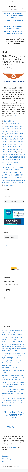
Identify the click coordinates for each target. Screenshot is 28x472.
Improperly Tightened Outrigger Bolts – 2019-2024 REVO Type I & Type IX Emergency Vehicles (13, 377)
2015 (8, 134)
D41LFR (4, 152)
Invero (10, 172)
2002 (16, 126)
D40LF (4, 149)
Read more (18, 116)
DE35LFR (17, 157)
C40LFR (9, 144)
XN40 (8, 183)
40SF (8, 136)
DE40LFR (17, 159)
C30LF (21, 139)
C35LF (4, 141)
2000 (8, 126)
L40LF (20, 172)
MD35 (22, 175)
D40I (19, 147)
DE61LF (17, 165)
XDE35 (8, 180)
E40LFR (4, 167)
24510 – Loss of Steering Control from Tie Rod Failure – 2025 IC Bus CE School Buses (13, 384)
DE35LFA (11, 157)
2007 (16, 129)
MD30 (17, 175)
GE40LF (21, 167)
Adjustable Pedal (12, 139)
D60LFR (10, 154)
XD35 (17, 177)
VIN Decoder (14, 427)
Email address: (9, 281)
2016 (12, 134)
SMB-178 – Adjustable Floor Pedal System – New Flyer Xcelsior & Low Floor (13, 60)
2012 (16, 131)
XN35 (4, 183)
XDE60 (18, 180)
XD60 (3, 180)
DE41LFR (10, 162)
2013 (20, 131)
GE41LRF (18, 170)
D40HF (15, 147)
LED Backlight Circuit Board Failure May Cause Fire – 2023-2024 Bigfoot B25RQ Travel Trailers (13, 356)
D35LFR (9, 147)
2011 (12, 131)
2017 (16, 134)
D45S (9, 152)
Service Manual (9, 121)
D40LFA (9, 149)
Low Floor (11, 175)
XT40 (16, 183)
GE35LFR (15, 167)
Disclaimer (5, 456)
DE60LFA (5, 165)
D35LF (4, 147)
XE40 (23, 180)
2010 (8, 131)
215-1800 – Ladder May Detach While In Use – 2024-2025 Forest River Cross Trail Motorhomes (13, 332)
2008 (20, 129)
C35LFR (9, 141)
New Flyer (5, 177)
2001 (12, 126)
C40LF (4, 144)
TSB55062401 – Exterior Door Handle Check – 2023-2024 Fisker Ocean (13, 370)
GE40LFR (12, 170)
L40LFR (4, 175)
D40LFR (15, 149)
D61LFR (16, 154)
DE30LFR (22, 154)
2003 (20, 126)
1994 (6, 124)
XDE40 (13, 180)
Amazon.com (13, 447)
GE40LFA (5, 170)
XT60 (21, 183)
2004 (3, 129)
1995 (10, 124)
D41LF (21, 149)
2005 (8, 129)
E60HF (10, 167)
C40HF (20, 141)
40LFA (4, 136)
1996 (14, 124)
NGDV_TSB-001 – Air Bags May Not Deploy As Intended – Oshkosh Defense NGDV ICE (13, 363)
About (4, 462)
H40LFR (4, 172)
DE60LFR (11, 165)
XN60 (12, 183)
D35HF (20, 144)
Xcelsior (11, 177)
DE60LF (16, 162)
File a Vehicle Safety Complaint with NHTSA (14, 415)
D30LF (15, 144)
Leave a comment (10, 185)
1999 (3, 126)
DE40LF (4, 159)
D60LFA (4, 154)
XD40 (21, 177)
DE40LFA (11, 159)
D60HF (14, 152)
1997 (18, 124)
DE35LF (4, 157)
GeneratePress (21, 466)
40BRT (21, 134)
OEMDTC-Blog (14, 6)
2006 (12, 129)
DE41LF (4, 162)
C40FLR (15, 141)
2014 (3, 134)
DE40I (23, 157)
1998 (22, 124)
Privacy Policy (6, 459)
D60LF (19, 152)
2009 (3, 131)
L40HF (15, 172)
